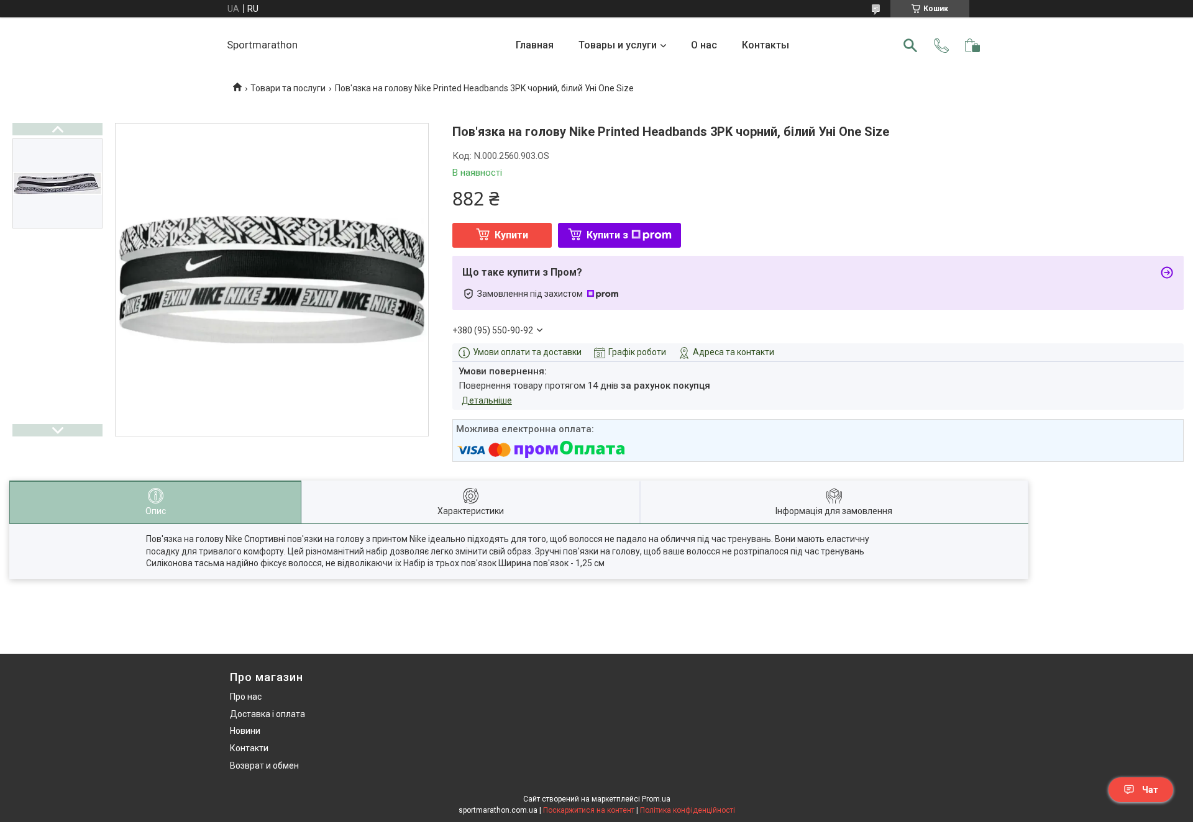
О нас (704, 45)
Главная (535, 45)
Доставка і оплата (267, 714)
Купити (511, 235)
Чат (1150, 790)
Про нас (246, 697)
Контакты (765, 45)
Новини (245, 731)
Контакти (249, 748)
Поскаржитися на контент (588, 810)
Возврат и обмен (264, 765)
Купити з (607, 235)
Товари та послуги (288, 88)
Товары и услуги (617, 45)
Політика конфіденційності (687, 810)
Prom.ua (656, 799)
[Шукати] (910, 45)
